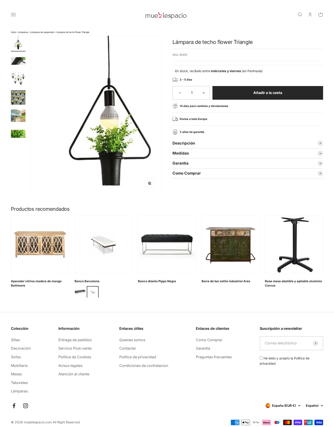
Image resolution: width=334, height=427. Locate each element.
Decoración (21, 348)
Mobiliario (19, 365)
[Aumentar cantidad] (203, 92)
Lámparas (23, 32)
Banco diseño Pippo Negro (157, 281)
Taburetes (19, 382)
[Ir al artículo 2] (18, 62)
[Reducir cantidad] (180, 92)
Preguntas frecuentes (214, 357)
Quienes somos (132, 340)
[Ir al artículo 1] (18, 43)
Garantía (203, 348)
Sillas (15, 340)
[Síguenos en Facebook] (14, 406)
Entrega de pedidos (75, 340)
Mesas (16, 374)
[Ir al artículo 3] (18, 80)
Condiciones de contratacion (143, 365)
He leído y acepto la (284, 360)
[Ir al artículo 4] (18, 98)
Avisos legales (70, 365)
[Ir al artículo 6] (18, 134)
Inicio (13, 32)
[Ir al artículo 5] (18, 116)
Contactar (127, 348)
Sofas (16, 357)
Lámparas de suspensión (42, 32)
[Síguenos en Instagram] (25, 406)
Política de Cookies (74, 357)
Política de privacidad (137, 357)
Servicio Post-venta (75, 348)
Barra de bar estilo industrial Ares (226, 281)
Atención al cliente (73, 374)
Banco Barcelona (87, 281)
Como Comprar (209, 340)
